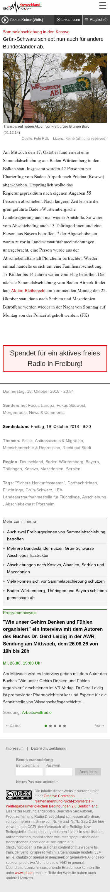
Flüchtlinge (13, 490)
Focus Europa (41, 405)
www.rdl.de (24, 873)
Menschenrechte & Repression (31, 447)
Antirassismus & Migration (59, 440)
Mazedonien (51, 468)
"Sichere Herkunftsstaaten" (40, 482)
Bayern (92, 461)
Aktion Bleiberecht (28, 290)
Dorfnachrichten (82, 482)
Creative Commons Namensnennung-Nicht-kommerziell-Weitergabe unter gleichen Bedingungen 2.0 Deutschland (52, 801)
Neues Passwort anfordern (37, 782)
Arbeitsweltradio (37, 712)
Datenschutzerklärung (48, 748)
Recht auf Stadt (76, 447)
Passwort (52, 765)
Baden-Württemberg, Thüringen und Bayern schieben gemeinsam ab (57, 594)
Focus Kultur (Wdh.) (26, 20)
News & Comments (47, 412)
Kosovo (31, 468)
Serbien (73, 468)
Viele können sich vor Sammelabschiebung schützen (56, 581)
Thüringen (12, 468)
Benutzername (28, 765)
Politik (27, 440)
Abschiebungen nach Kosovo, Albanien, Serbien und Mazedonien (55, 568)
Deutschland (31, 461)
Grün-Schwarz (39, 490)
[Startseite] (38, 7)
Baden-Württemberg (64, 461)
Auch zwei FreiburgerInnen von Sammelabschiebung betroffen (56, 535)
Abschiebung (94, 497)
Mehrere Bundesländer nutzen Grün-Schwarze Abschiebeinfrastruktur (50, 552)
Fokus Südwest (71, 405)
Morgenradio (15, 412)
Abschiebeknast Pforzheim (30, 504)
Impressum (14, 748)
